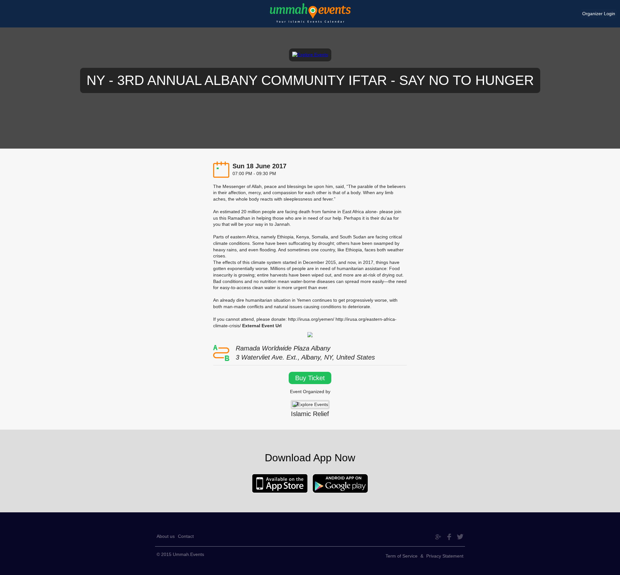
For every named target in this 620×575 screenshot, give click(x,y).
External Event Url (262, 325)
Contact (186, 536)
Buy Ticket (310, 378)
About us (166, 536)
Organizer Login (598, 13)
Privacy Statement (444, 556)
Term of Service (402, 556)
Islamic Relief (310, 413)
